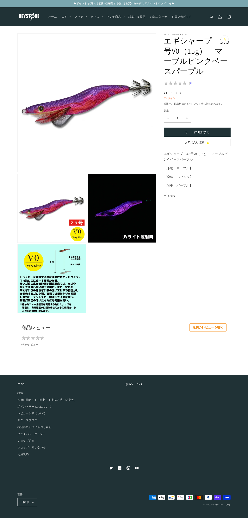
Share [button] (171, 195)
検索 (20, 393)
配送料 (178, 103)
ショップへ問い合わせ (31, 447)
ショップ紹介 (25, 440)
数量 (166, 110)
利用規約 (23, 454)
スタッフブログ (27, 420)
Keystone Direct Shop (221, 504)
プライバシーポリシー (31, 434)
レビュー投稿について (31, 413)
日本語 (25, 502)
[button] (65, 17)
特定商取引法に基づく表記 (34, 427)
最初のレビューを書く (208, 327)
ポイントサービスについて (34, 406)
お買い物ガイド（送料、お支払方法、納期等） (47, 399)
